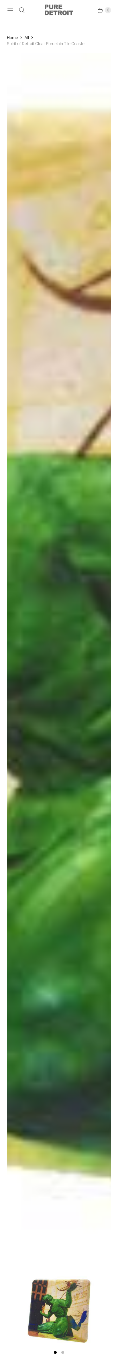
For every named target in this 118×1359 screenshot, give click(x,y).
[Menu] (10, 10)
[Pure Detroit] (59, 10)
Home (12, 37)
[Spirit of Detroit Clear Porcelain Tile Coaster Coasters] (59, 699)
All (26, 37)
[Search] (21, 10)
